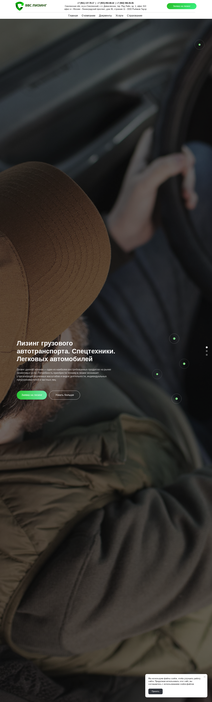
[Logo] (31, 6)
